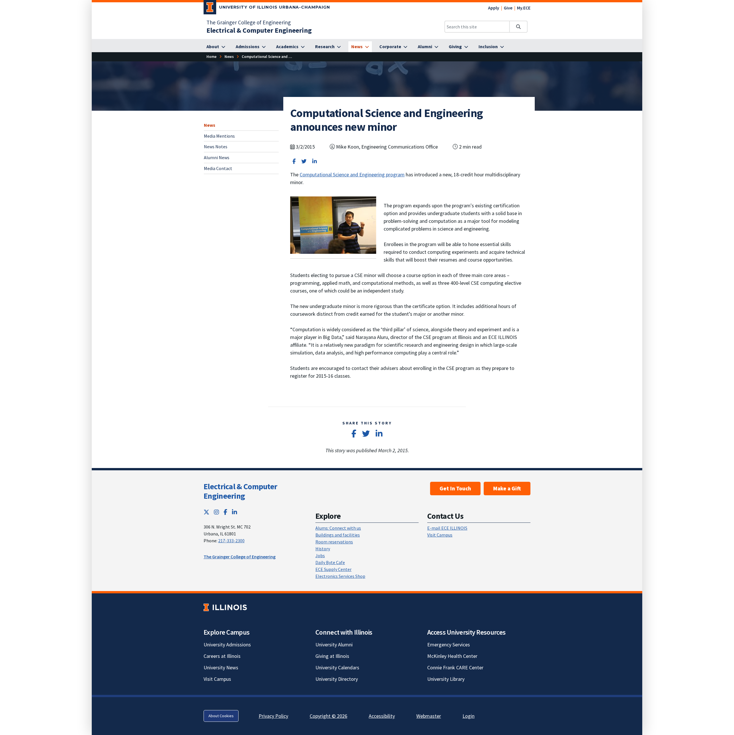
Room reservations (334, 542)
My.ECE (523, 8)
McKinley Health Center (452, 656)
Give (508, 8)
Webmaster (428, 716)
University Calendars (337, 667)
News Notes (215, 146)
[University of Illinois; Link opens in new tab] (225, 607)
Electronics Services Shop (340, 576)
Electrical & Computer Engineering (240, 491)
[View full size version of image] (333, 224)
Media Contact (218, 168)
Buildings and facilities (337, 535)
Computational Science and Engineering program (352, 174)
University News (221, 667)
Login (468, 716)
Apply (493, 8)
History (322, 548)
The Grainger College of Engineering (248, 22)
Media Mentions (219, 136)
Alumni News (216, 157)
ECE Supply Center (333, 569)
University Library (445, 679)
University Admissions (227, 644)
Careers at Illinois (222, 656)
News (209, 125)
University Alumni (334, 644)
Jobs (320, 555)
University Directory (336, 679)
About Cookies (221, 715)
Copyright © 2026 (328, 716)
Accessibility (382, 716)
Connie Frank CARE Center (455, 667)
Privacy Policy (273, 716)
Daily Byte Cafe (330, 562)
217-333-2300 (231, 540)
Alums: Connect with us (338, 528)
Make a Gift (507, 488)
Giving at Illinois (332, 656)
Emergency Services (448, 644)
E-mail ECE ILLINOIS (447, 528)
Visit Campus (439, 535)
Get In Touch (455, 488)
